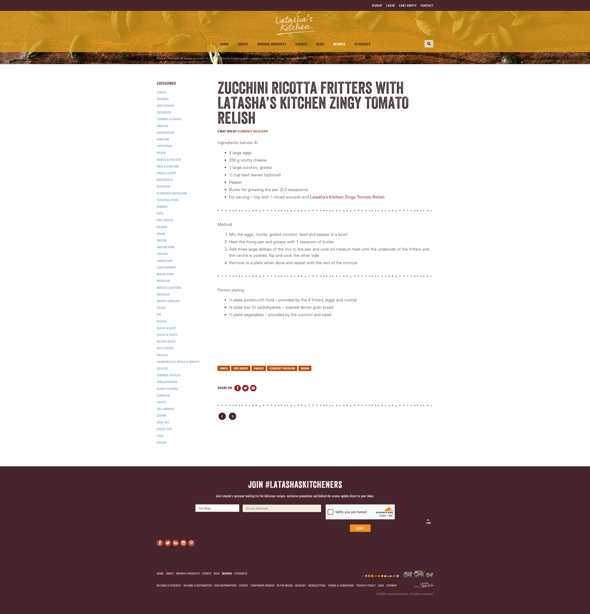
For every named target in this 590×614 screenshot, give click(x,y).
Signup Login (383, 5)
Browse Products (271, 44)
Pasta (161, 308)
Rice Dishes (165, 348)
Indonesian (165, 247)
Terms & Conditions (341, 585)
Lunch (161, 92)
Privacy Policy (366, 585)
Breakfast (165, 180)
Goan (161, 234)
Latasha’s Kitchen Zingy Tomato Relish (347, 197)
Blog (320, 44)
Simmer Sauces (168, 375)
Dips (160, 213)
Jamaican (164, 261)
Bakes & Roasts (169, 160)
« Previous (222, 416)
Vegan (161, 442)
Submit (360, 528)
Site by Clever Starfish (423, 585)
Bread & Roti (166, 173)
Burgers (163, 186)
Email (253, 388)
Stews (161, 415)
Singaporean (167, 382)
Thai (160, 436)
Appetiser (164, 146)
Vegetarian (165, 133)
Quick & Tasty (167, 335)
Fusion (162, 227)
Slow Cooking (167, 389)
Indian (162, 240)
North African (168, 301)
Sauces (162, 368)
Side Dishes (165, 106)
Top (428, 522)
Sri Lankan (165, 409)
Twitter (245, 388)
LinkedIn (175, 543)
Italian (162, 254)
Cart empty (407, 5)
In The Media (285, 585)
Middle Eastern (169, 288)
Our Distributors (225, 585)
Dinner (162, 207)
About (243, 44)
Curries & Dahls (169, 119)
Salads (162, 355)
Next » (232, 416)
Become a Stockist (169, 585)
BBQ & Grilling (168, 166)
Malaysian (165, 274)
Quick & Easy (166, 328)
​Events (301, 44)
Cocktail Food (167, 200)
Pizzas (162, 321)
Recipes (339, 44)
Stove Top (164, 429)
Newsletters (317, 585)
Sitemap (391, 585)
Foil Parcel (165, 220)
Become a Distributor (197, 585)
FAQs (381, 585)
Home (224, 44)
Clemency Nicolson (172, 193)
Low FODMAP (166, 267)
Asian (161, 153)
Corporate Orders (262, 585)
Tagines (163, 99)
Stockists (362, 44)
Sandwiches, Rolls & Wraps (178, 362)
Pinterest (191, 543)
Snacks (162, 126)
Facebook (237, 388)
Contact (427, 5)
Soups (161, 402)
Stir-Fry (163, 422)
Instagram (183, 543)
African (163, 139)
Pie (159, 314)
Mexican (163, 281)
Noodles (163, 294)
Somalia (163, 395)
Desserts (164, 112)
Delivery (300, 585)
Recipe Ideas (166, 341)
